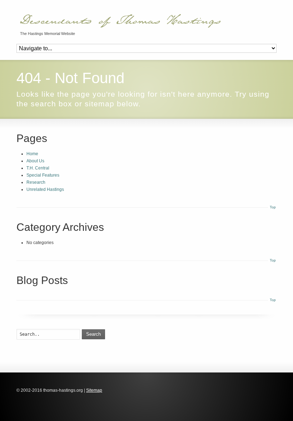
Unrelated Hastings (45, 189)
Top (273, 207)
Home (32, 153)
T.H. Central (37, 168)
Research (35, 182)
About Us (35, 160)
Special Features (42, 175)
